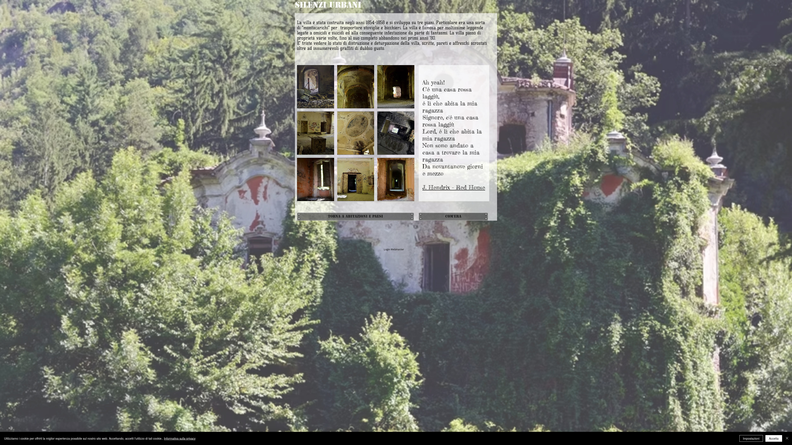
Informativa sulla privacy (180, 438)
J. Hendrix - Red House (453, 187)
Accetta (774, 438)
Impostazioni (751, 438)
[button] (315, 86)
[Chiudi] (787, 438)
